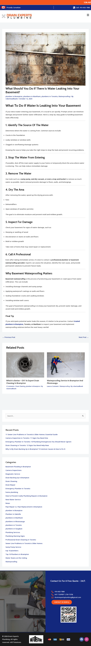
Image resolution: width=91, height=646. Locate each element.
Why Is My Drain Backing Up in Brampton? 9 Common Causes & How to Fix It (35, 449)
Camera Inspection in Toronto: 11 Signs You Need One (27, 438)
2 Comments (10, 386)
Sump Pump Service (13, 547)
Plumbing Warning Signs (15, 536)
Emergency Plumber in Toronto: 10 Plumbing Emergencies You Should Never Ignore (38, 442)
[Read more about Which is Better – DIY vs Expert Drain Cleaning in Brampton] (25, 365)
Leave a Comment (53, 386)
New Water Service (13, 499)
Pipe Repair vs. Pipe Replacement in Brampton (24, 507)
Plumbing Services (13, 532)
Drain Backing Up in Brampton (17, 477)
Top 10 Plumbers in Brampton (17, 554)
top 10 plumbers (12, 550)
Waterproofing (64, 96)
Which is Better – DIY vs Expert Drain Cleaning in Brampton (22, 381)
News (8, 503)
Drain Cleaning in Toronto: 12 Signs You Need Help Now (27, 445)
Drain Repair (10, 485)
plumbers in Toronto (50, 96)
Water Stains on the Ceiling (16, 558)
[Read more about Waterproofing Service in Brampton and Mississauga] (66, 365)
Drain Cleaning (20, 386)
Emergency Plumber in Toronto (18, 488)
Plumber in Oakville (13, 514)
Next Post (84, 337)
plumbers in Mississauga (15, 521)
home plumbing (12, 492)
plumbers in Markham (32, 96)
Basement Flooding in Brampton (18, 466)
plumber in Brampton (14, 96)
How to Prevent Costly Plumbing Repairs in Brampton (26, 496)
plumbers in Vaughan (14, 529)
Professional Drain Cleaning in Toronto (21, 540)
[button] (88, 15)
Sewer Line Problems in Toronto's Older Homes (24, 543)
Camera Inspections (13, 470)
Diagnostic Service (13, 474)
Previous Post (8, 337)
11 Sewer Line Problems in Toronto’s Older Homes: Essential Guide (32, 434)
